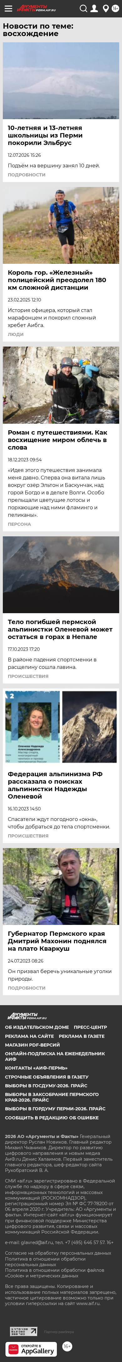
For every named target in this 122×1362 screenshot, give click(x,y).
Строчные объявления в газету (47, 1077)
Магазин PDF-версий (32, 1045)
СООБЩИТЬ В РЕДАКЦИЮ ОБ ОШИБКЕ (52, 1118)
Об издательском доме (37, 1027)
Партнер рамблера (59, 1332)
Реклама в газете (81, 1036)
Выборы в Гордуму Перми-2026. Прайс (55, 1109)
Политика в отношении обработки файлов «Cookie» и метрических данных (54, 1273)
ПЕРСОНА (19, 524)
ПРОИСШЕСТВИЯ (28, 676)
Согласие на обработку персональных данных (58, 1253)
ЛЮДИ (16, 334)
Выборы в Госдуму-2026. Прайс (46, 1086)
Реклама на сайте (29, 1036)
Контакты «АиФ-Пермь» (36, 1068)
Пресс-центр (90, 1027)
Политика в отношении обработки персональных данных (45, 1261)
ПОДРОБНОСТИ (27, 175)
